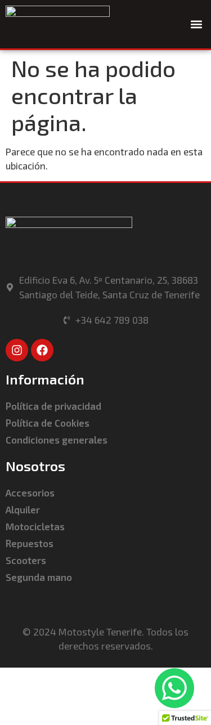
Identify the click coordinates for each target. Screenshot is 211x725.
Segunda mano (39, 577)
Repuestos (29, 543)
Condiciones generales (56, 439)
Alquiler (23, 509)
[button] (196, 24)
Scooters (26, 560)
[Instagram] (17, 350)
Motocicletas (35, 526)
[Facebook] (42, 350)
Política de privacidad (53, 405)
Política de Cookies (47, 422)
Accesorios (30, 492)
